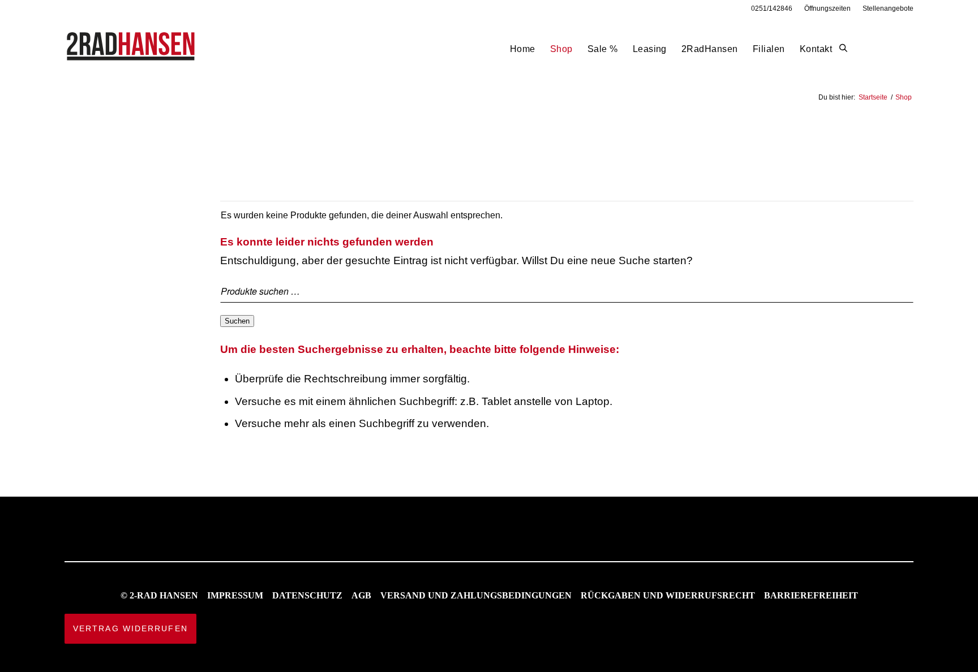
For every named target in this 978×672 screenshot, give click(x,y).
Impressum (235, 595)
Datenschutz (307, 595)
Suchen (237, 321)
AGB (361, 595)
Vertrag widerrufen (130, 628)
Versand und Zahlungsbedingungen (476, 595)
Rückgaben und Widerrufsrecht (668, 595)
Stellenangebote (888, 8)
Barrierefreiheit (811, 595)
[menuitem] (772, 8)
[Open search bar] (843, 48)
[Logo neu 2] (132, 48)
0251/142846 (771, 8)
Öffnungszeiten (827, 8)
